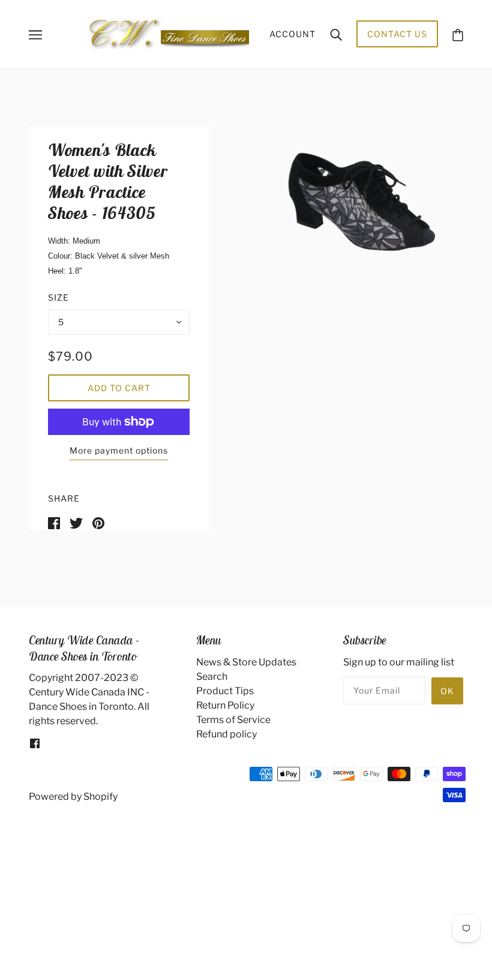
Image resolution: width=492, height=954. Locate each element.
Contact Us (397, 34)
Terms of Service (233, 719)
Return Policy (225, 705)
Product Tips (225, 691)
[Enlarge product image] (350, 211)
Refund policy (226, 734)
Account (292, 34)
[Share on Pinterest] (98, 522)
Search (211, 676)
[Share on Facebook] (54, 522)
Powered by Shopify (73, 796)
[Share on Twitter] (76, 522)
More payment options (119, 450)
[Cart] (457, 34)
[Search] (336, 34)
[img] (35, 743)
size (58, 297)
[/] (169, 33)
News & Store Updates (246, 662)
